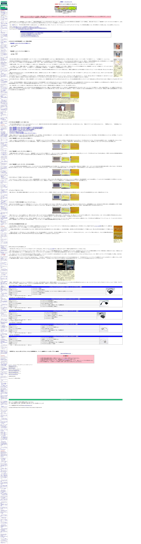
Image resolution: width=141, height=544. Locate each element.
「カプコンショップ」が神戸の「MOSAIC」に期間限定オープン (4, 213)
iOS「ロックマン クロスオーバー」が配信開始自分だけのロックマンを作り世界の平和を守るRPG (4, 168)
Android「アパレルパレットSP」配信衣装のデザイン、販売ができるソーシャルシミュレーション (4, 331)
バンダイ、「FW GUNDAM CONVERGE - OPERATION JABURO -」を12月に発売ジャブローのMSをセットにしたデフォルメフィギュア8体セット (4, 64)
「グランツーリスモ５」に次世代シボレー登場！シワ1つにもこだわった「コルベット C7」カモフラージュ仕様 (4, 158)
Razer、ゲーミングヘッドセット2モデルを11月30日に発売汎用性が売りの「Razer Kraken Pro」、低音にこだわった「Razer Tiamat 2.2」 (4, 259)
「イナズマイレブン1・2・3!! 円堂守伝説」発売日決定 (4, 305)
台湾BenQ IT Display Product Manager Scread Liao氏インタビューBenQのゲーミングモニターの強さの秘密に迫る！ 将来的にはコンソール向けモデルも (4, 454)
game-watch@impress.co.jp (66, 353)
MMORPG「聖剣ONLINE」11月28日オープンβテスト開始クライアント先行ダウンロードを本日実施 (4, 434)
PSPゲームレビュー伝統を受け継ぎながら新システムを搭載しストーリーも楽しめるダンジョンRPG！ (4, 13)
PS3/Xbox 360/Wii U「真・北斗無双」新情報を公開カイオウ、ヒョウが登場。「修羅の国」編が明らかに (4, 27)
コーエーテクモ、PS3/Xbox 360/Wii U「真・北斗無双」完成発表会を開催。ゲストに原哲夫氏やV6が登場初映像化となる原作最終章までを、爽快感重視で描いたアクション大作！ (4, 134)
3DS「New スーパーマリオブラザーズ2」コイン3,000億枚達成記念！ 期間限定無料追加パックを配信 (4, 368)
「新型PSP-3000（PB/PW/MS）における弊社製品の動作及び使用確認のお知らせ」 (31, 28)
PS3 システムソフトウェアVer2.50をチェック (30, 36)
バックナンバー (65, 359)
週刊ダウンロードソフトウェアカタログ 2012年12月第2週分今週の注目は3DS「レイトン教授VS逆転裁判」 (4, 247)
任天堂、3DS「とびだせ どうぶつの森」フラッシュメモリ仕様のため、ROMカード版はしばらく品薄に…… (4, 18)
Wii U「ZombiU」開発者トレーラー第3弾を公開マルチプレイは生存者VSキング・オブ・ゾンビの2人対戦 (4, 36)
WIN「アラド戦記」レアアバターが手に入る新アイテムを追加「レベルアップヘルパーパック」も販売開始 (4, 309)
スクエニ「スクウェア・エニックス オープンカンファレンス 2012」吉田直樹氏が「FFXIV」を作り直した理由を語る (4, 358)
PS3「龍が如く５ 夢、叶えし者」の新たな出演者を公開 (4, 508)
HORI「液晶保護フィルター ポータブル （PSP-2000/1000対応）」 (23, 129)
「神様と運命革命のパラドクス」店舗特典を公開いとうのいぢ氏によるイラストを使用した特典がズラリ (4, 438)
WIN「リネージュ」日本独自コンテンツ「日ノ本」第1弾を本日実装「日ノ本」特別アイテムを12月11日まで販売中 (4, 426)
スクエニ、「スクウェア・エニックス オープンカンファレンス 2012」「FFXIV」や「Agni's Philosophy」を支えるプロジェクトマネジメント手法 (4, 235)
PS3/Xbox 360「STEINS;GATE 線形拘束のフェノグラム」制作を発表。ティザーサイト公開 (4, 512)
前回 (13, 24)
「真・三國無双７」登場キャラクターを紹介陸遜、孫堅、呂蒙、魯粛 (4, 386)
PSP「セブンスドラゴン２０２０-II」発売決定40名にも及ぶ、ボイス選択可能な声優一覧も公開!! (4, 465)
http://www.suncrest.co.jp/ (13, 374)
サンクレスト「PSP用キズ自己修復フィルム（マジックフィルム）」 (23, 133)
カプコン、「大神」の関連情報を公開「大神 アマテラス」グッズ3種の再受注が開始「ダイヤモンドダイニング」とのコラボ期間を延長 (4, 208)
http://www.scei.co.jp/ (12, 365)
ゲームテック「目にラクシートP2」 (17, 131)
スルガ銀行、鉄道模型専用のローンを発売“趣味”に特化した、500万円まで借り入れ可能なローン (4, 283)
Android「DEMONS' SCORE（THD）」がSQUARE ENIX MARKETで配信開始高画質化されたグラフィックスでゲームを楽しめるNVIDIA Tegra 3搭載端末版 (4, 391)
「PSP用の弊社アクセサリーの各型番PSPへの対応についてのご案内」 (25, 26)
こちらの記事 (51, 248)
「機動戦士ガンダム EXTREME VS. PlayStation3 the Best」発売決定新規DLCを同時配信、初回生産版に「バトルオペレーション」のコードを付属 (4, 289)
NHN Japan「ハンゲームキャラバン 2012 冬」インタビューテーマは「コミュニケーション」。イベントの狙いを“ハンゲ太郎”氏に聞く (4, 241)
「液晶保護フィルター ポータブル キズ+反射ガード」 (20, 43)
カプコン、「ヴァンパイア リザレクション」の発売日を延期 (4, 430)
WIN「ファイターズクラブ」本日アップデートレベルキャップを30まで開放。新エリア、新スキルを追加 (4, 373)
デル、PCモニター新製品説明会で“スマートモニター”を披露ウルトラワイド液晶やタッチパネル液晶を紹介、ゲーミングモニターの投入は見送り (4, 144)
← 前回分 (61, 1)
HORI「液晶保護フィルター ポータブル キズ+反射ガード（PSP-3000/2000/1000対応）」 (27, 127)
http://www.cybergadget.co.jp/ (14, 370)
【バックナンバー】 (68, 1)
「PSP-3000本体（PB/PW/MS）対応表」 (25, 29)
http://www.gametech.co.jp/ (13, 372)
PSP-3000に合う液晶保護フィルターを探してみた (31, 34)
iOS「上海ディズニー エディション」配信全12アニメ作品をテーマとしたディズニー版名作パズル (4, 186)
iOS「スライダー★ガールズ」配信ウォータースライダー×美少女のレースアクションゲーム (4, 182)
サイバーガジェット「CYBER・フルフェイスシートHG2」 (21, 130)
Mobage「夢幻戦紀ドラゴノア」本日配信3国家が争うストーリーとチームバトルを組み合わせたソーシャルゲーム (4, 91)
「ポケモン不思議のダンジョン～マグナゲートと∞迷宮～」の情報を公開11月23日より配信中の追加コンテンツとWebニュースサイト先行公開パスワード (4, 476)
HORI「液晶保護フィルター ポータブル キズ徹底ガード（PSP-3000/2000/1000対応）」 (27, 128)
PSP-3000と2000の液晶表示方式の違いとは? (29, 35)
